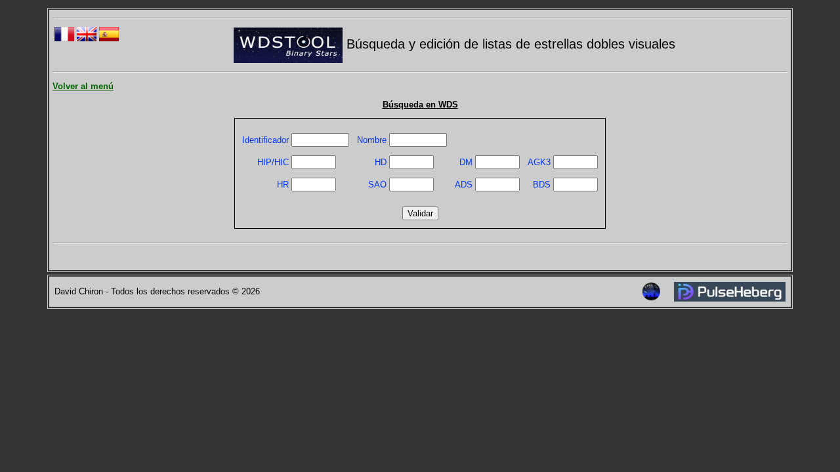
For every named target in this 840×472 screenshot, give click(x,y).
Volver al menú (83, 86)
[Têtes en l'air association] (651, 298)
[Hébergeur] (730, 299)
